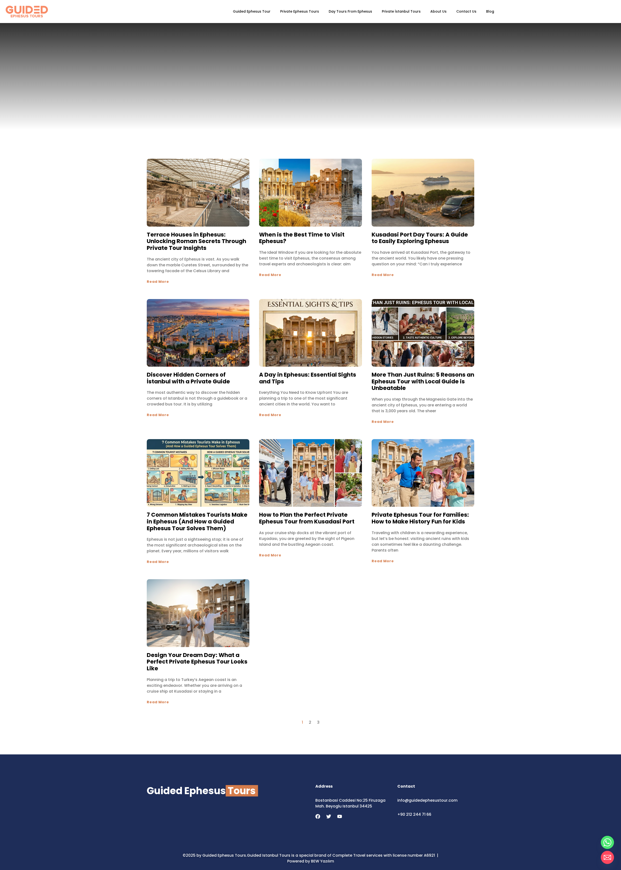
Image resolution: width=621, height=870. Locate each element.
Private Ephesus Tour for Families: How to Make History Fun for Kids (420, 518)
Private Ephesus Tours (299, 11)
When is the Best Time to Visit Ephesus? (301, 238)
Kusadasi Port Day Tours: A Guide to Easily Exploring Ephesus (420, 238)
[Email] (607, 857)
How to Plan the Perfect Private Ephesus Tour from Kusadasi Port (306, 518)
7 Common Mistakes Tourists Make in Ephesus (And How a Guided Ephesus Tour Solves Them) (197, 521)
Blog (490, 11)
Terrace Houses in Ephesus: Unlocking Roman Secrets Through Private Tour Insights (196, 241)
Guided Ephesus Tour (251, 11)
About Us (438, 11)
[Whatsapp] (607, 842)
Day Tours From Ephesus (350, 11)
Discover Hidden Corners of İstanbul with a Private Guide (188, 378)
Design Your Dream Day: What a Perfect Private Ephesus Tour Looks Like (197, 661)
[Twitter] (328, 816)
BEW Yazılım (322, 861)
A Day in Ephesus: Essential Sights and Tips (307, 378)
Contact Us (466, 11)
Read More (158, 281)
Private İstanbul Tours (401, 11)
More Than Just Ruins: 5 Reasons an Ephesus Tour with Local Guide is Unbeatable (423, 381)
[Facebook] (317, 816)
